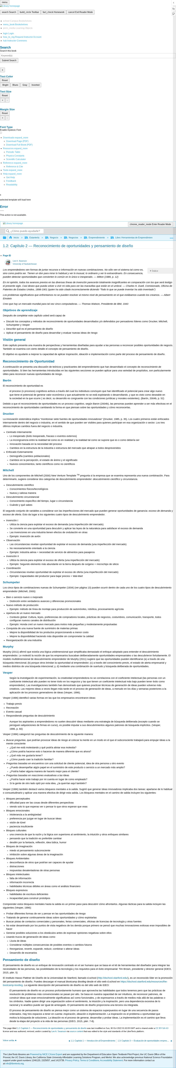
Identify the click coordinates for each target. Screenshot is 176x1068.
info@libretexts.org (14, 1063)
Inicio (16, 237)
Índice (155, 271)
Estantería (34, 237)
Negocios (73, 237)
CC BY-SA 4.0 (162, 1028)
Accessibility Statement (111, 1060)
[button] (11, 181)
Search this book (8, 51)
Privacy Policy (72, 1060)
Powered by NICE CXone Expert (46, 1054)
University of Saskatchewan (25, 264)
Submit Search (9, 60)
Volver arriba (8, 1040)
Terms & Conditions (89, 1060)
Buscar (8, 231)
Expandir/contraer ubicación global (171, 237)
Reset (5, 80)
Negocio (54, 237)
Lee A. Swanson (20, 261)
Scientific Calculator (16, 159)
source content (76, 1031)
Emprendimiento (96, 237)
